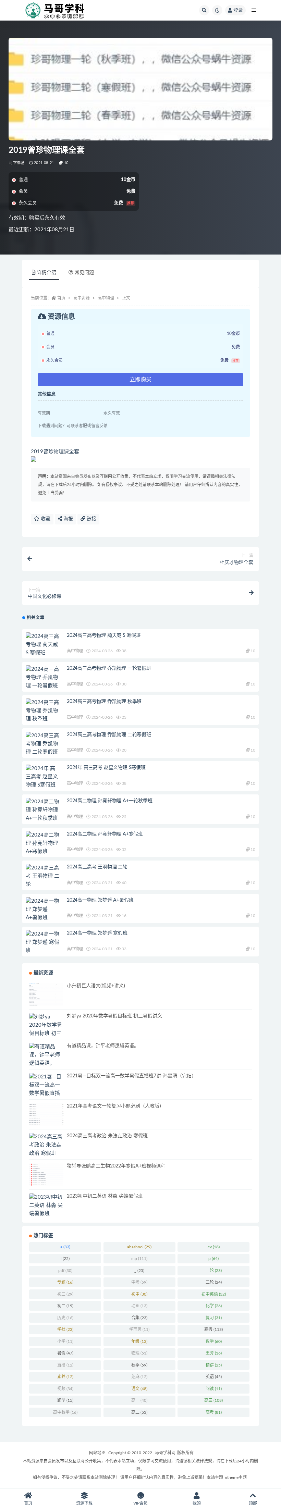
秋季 (139, 1365)
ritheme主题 (236, 1477)
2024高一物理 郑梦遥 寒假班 (97, 933)
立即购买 (140, 379)
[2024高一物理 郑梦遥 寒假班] (43, 942)
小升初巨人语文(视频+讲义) (96, 986)
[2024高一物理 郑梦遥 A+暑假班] (43, 909)
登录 (238, 10)
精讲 (214, 1365)
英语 (214, 1377)
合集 (139, 1318)
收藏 (44, 519)
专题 (65, 1282)
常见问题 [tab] (84, 272)
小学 (65, 1341)
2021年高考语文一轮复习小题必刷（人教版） (115, 1106)
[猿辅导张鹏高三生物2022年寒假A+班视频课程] (46, 1174)
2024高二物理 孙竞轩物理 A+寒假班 (105, 834)
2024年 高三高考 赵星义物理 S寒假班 (106, 767)
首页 (61, 298)
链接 (90, 519)
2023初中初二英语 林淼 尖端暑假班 (105, 1196)
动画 (139, 1306)
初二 (65, 1306)
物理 (139, 1353)
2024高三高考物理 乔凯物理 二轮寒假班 (109, 734)
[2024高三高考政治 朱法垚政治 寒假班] (46, 1145)
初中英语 (213, 1294)
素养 (65, 1377)
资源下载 (84, 1503)
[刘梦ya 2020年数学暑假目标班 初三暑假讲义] (46, 1029)
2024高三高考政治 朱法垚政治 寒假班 (107, 1136)
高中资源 (81, 298)
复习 (214, 1318)
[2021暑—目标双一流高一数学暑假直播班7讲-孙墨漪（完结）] (46, 1093)
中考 (139, 1282)
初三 (65, 1294)
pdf (65, 1271)
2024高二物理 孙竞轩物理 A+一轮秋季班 (109, 801)
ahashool (139, 1247)
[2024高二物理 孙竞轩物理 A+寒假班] (43, 843)
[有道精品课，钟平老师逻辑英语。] (46, 1055)
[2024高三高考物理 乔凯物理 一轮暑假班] (43, 677)
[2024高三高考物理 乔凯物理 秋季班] (43, 710)
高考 (214, 1412)
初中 (139, 1294)
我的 (197, 1503)
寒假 (213, 1329)
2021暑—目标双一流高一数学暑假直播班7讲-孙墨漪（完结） (131, 1076)
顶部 (253, 1503)
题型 (65, 1400)
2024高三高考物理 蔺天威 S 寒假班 (104, 635)
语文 (139, 1389)
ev (214, 1247)
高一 (139, 1400)
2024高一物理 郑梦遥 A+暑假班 (100, 900)
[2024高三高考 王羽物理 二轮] (43, 876)
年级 (139, 1341)
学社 (65, 1329)
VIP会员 (140, 1503)
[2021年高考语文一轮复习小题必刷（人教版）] (46, 1114)
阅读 (214, 1389)
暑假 (65, 1353)
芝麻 (139, 1377)
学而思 (139, 1329)
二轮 (214, 1282)
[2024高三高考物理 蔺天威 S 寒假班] (43, 644)
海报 (67, 519)
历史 (65, 1318)
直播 (65, 1365)
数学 (214, 1341)
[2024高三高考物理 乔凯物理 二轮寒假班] (43, 744)
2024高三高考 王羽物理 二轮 (97, 867)
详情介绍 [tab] (46, 272)
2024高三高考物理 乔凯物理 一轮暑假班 (109, 668)
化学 (214, 1306)
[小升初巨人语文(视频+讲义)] (46, 994)
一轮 (214, 1271)
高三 (213, 1400)
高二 (139, 1412)
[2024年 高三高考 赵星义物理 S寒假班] (43, 777)
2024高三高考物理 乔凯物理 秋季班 (104, 701)
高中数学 (65, 1412)
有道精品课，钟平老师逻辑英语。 (103, 1045)
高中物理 (16, 163)
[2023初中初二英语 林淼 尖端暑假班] (46, 1205)
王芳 (214, 1353)
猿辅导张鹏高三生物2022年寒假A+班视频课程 (116, 1166)
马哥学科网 (165, 1453)
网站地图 (97, 1453)
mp (139, 1259)
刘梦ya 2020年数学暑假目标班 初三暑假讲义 (114, 1016)
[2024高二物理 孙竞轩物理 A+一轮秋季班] (43, 810)
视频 (65, 1389)
